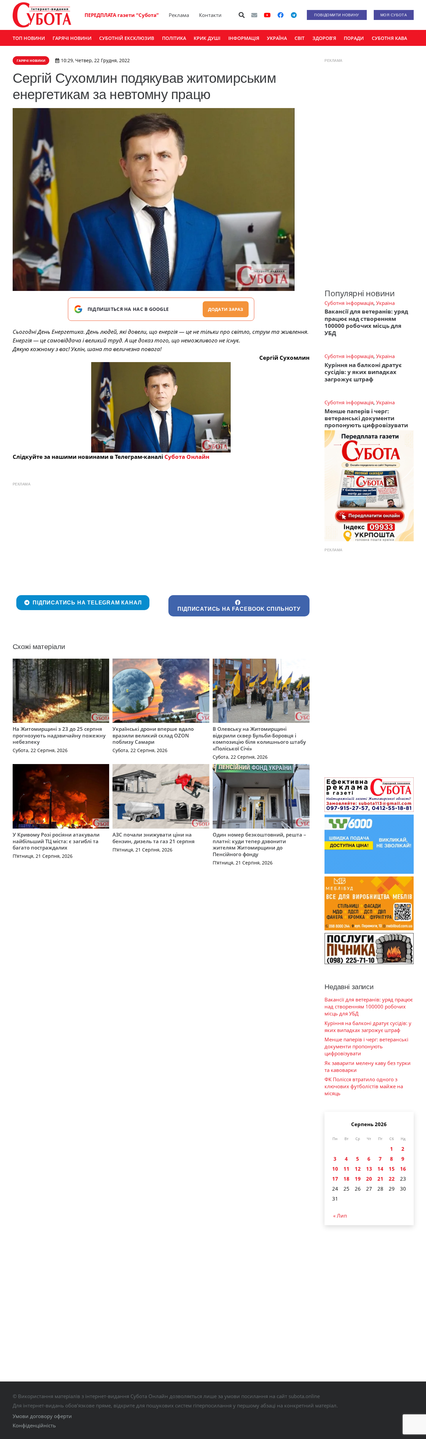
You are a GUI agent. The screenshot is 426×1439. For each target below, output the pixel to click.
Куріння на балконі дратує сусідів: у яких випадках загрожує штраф (363, 372)
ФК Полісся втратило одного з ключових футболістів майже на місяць (363, 1086)
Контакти (210, 15)
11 (346, 1168)
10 (335, 1168)
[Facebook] (281, 15)
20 (369, 1178)
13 (369, 1168)
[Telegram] (294, 15)
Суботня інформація (348, 303)
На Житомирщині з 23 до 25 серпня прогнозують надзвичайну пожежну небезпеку (59, 735)
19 (358, 1178)
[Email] (254, 15)
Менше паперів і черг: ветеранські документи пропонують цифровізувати (366, 418)
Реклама (179, 15)
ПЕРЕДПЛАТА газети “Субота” (122, 15)
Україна (385, 303)
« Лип (340, 1215)
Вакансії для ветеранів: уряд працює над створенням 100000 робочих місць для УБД (366, 322)
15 (392, 1168)
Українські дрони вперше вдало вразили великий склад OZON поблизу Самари (153, 735)
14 (380, 1168)
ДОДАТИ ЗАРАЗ (225, 309)
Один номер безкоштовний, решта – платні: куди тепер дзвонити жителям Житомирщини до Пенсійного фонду (259, 844)
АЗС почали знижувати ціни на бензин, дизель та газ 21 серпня (153, 838)
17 (335, 1178)
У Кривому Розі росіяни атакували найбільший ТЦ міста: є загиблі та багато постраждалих (56, 841)
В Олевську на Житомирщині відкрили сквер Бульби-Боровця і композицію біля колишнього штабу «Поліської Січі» (259, 738)
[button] (241, 15)
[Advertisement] (161, 537)
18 (346, 1178)
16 (403, 1168)
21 (380, 1178)
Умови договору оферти (42, 1416)
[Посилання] (42, 15)
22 (392, 1178)
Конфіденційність (34, 1425)
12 (358, 1168)
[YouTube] (267, 15)
